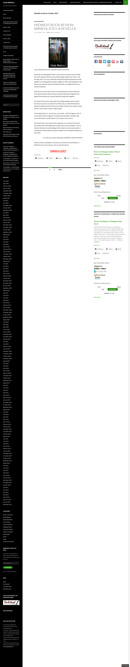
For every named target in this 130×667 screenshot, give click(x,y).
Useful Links (47, 2)
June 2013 (6, 490)
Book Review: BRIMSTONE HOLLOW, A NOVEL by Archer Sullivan (11, 123)
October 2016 (7, 405)
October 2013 (7, 485)
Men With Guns (7, 132)
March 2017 (6, 395)
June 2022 (6, 266)
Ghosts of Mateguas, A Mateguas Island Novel (10, 83)
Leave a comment (54, 32)
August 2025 (6, 198)
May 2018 (5, 366)
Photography (6, 534)
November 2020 (7, 312)
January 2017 (6, 400)
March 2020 (6, 329)
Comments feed (7, 586)
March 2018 (6, 370)
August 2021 (6, 290)
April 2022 (6, 271)
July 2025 (5, 200)
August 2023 (6, 234)
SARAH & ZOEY (58, 151)
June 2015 (6, 441)
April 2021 (6, 300)
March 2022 (6, 273)
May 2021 (5, 298)
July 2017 (5, 385)
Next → (61, 169)
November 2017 (7, 375)
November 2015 (7, 431)
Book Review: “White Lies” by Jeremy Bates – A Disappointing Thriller (11, 61)
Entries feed (6, 584)
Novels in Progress (8, 532)
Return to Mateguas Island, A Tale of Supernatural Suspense (11, 89)
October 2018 (7, 356)
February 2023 (7, 249)
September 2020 (7, 317)
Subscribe (8, 567)
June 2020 (6, 322)
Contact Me (118, 2)
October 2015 (7, 434)
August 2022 (6, 261)
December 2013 (7, 480)
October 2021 (7, 285)
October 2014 (7, 458)
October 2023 (7, 229)
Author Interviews (8, 515)
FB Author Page (7, 610)
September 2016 (7, 407)
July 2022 (5, 264)
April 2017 (6, 392)
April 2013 (6, 494)
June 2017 (6, 388)
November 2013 (7, 482)
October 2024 (7, 208)
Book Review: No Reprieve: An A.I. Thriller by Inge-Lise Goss (11, 169)
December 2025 (7, 191)
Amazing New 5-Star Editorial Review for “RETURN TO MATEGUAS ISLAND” (9, 76)
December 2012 (7, 504)
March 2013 (6, 497)
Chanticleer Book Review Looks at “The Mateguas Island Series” (10, 68)
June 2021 (6, 295)
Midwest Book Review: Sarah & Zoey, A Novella (55, 27)
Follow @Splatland (8, 646)
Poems (5, 536)
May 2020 (5, 324)
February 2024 (7, 220)
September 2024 (7, 210)
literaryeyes (6, 163)
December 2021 (7, 281)
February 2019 (7, 346)
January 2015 (6, 451)
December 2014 (7, 453)
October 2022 (7, 256)
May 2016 (5, 417)
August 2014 (6, 463)
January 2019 (6, 349)
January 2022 (6, 278)
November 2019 (7, 336)
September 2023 (7, 232)
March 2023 (6, 246)
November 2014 (7, 456)
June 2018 (6, 363)
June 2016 (6, 414)
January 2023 (6, 251)
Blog (54, 2)
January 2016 (6, 426)
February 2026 (7, 186)
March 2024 (6, 217)
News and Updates (8, 529)
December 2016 (7, 402)
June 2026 (6, 181)
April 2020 (6, 327)
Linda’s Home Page (75, 2)
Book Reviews (63, 2)
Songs (4, 539)
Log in (4, 581)
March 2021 (6, 302)
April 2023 (6, 244)
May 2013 (5, 492)
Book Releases (7, 517)
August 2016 (6, 409)
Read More (97, 206)
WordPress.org (7, 589)
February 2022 (7, 276)
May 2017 (5, 390)
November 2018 (7, 353)
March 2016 (6, 422)
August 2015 (6, 436)
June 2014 (6, 468)
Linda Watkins (9, 2)
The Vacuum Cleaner (8, 541)
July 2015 (5, 439)
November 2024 (7, 205)
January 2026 (6, 188)
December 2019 (7, 334)
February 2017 (7, 397)
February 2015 (7, 448)
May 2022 (5, 268)
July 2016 (5, 412)
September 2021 (7, 288)
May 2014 (5, 470)
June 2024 (6, 212)
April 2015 (6, 443)
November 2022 (7, 254)
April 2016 (6, 419)
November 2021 (7, 283)
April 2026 (6, 183)
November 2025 (7, 193)
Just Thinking (6, 522)
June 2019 (6, 344)
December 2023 (7, 225)
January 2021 (6, 307)
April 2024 (6, 215)
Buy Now (97, 170)
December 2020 (7, 310)
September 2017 (7, 380)
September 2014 (7, 460)
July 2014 (5, 465)
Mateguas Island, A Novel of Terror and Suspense (97, 2)
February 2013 (7, 499)
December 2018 (7, 351)
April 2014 (6, 473)
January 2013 (6, 502)
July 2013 (5, 487)
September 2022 (7, 259)
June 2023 (6, 239)
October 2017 (7, 378)
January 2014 (6, 477)
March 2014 (6, 475)
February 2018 (7, 373)
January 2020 (6, 332)
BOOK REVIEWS (39, 21)
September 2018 (7, 358)
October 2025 (7, 195)
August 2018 (6, 361)
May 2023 (5, 242)
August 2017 (6, 383)
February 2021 (7, 305)
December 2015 (7, 429)
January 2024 (6, 222)
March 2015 (6, 446)
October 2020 (7, 315)
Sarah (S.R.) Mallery (8, 146)
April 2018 (6, 368)
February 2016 (7, 424)
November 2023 (7, 227)
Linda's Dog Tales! (7, 524)
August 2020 (6, 319)
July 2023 (5, 237)
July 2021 (5, 293)
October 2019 (7, 339)
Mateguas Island (7, 527)
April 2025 (6, 203)
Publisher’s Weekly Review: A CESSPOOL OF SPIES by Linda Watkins (11, 117)
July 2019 (5, 341)
